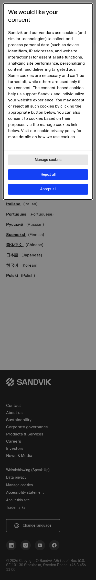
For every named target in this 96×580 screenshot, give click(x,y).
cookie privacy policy (56, 130)
